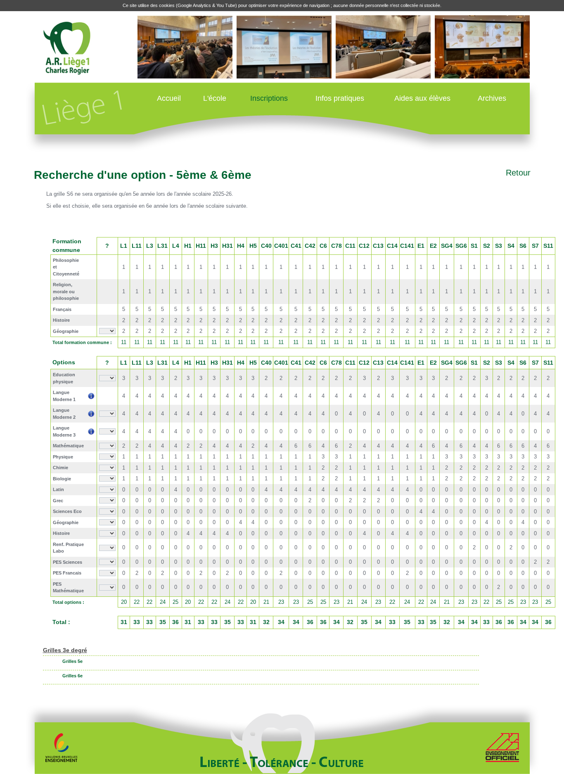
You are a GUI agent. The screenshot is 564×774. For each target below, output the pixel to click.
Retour (518, 172)
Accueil (169, 98)
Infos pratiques (339, 98)
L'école (214, 98)
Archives (492, 98)
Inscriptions (269, 98)
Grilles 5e (72, 661)
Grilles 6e (72, 675)
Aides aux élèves (422, 98)
